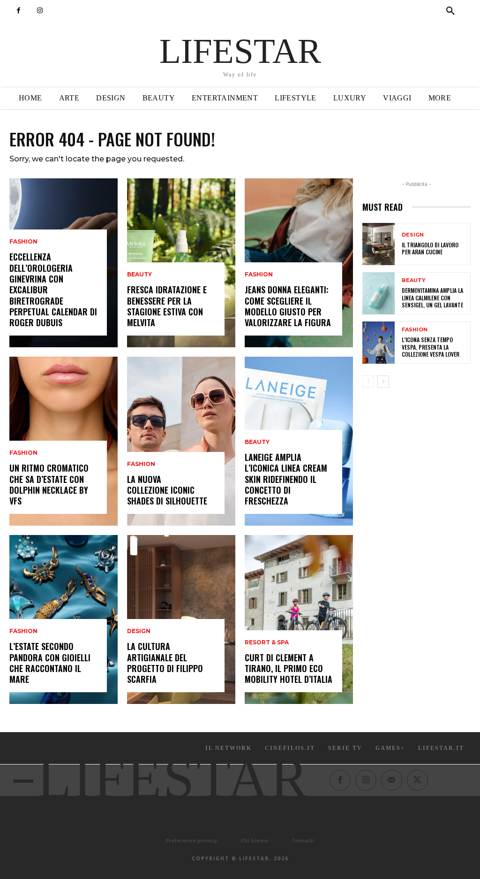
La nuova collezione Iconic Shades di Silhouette (167, 490)
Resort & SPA (267, 642)
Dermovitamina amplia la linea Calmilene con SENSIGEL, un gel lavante (432, 297)
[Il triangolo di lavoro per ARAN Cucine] (378, 244)
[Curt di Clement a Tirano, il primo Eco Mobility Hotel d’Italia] (299, 619)
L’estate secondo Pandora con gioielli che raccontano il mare (49, 662)
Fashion (23, 242)
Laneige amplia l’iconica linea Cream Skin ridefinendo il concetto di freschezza (286, 479)
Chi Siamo (254, 840)
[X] (417, 780)
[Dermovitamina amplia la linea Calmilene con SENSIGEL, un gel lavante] (378, 293)
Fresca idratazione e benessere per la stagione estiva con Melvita (167, 306)
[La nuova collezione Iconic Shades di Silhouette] (181, 441)
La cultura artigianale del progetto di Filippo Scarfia (165, 662)
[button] (450, 11)
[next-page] (383, 381)
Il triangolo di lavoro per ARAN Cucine (430, 248)
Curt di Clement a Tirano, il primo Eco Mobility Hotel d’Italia (288, 668)
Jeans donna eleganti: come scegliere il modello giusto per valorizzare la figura (288, 306)
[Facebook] (18, 10)
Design (138, 631)
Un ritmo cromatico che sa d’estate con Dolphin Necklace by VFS (49, 484)
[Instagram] (39, 10)
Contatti (303, 840)
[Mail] (391, 780)
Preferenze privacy (191, 840)
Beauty (139, 274)
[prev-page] (368, 381)
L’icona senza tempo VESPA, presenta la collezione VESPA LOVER (430, 347)
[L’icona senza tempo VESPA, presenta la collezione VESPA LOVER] (378, 342)
